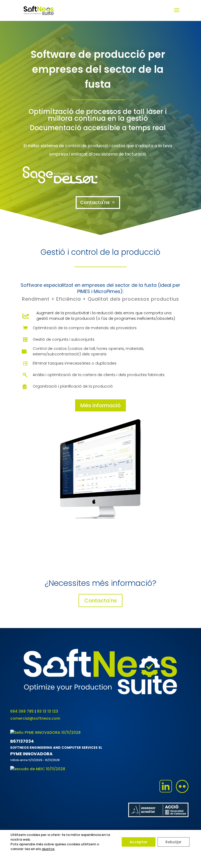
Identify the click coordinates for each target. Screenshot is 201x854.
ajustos (48, 849)
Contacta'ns (95, 202)
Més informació (100, 405)
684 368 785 (22, 711)
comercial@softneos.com (35, 718)
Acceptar (139, 842)
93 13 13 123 (47, 711)
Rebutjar (173, 842)
